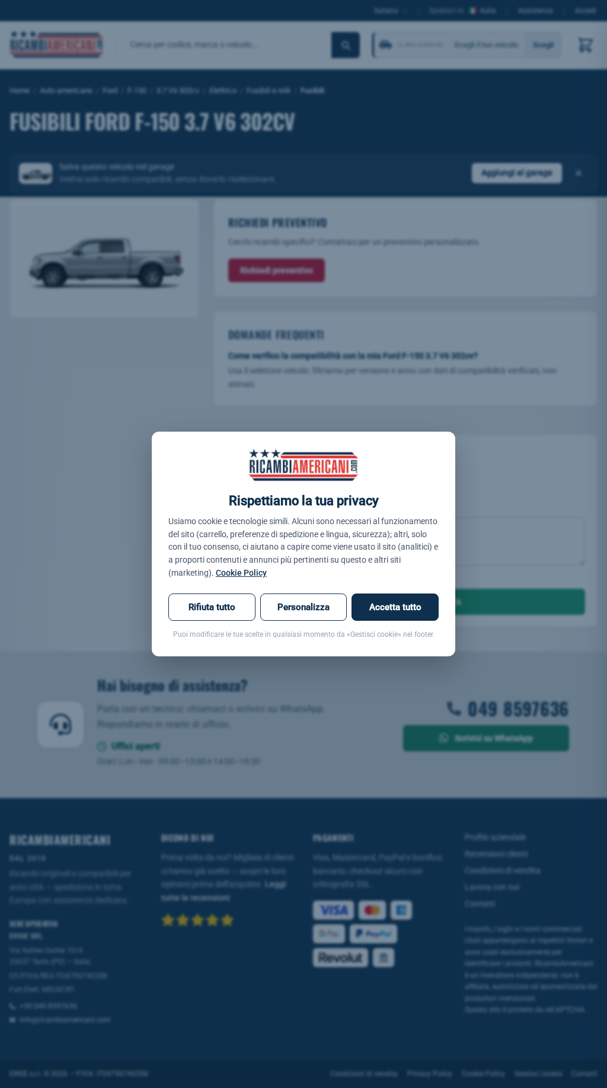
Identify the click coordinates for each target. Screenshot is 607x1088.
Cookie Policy (241, 572)
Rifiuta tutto (212, 607)
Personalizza (303, 607)
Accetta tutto (395, 607)
